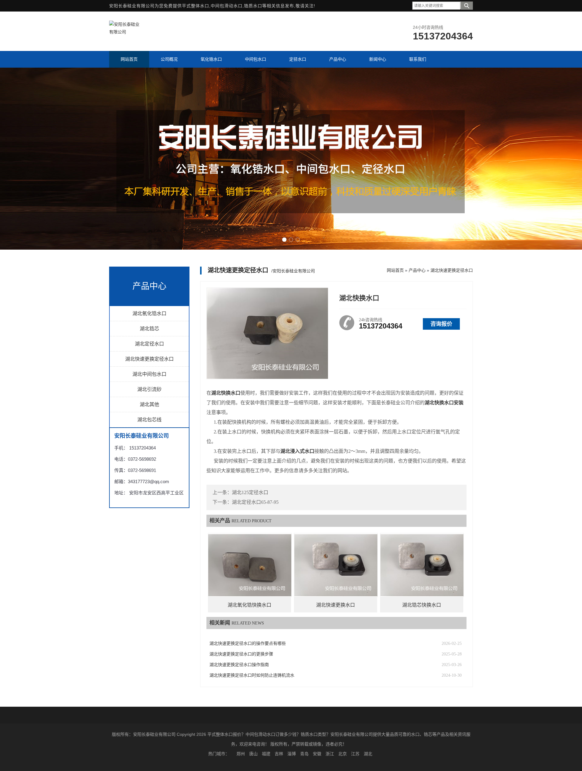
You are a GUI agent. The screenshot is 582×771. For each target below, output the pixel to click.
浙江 (330, 753)
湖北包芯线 (149, 419)
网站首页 (395, 270)
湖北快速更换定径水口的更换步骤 (241, 654)
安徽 (317, 753)
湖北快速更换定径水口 (149, 359)
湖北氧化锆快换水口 (249, 605)
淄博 (291, 753)
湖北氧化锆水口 (149, 313)
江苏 (355, 753)
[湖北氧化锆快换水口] (249, 565)
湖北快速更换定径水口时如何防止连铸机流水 (251, 675)
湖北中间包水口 (149, 374)
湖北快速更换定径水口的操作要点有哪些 (247, 643)
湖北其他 (149, 404)
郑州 (240, 753)
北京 (342, 753)
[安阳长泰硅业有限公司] (124, 31)
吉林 (279, 753)
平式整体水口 (195, 5)
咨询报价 (441, 324)
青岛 (304, 753)
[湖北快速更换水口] (335, 565)
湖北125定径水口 (250, 492)
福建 (266, 753)
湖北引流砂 (149, 389)
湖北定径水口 (149, 343)
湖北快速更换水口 (335, 605)
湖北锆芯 (149, 328)
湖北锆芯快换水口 (421, 605)
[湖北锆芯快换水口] (421, 565)
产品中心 (417, 270)
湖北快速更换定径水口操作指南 (239, 664)
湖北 (368, 753)
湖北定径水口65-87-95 (255, 502)
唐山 (253, 753)
